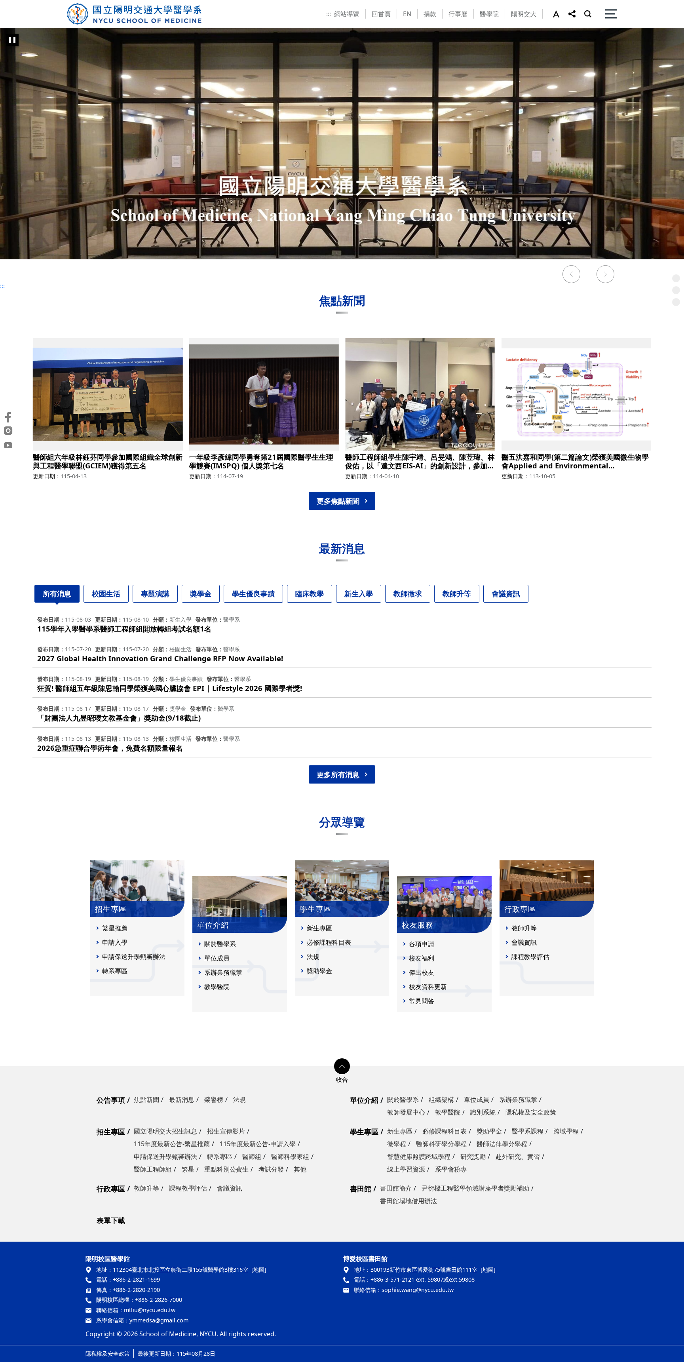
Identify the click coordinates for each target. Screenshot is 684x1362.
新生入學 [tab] (358, 593)
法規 (313, 956)
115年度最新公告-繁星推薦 (172, 1143)
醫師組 (251, 1156)
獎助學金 (319, 970)
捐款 (430, 14)
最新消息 (181, 1099)
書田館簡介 (396, 1188)
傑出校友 (421, 972)
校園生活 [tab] (106, 593)
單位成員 (217, 958)
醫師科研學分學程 (441, 1143)
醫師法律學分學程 (502, 1143)
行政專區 (111, 1188)
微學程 (396, 1143)
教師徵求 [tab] (407, 593)
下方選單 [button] (342, 1066)
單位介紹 (364, 1100)
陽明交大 (523, 14)
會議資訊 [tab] (506, 593)
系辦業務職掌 (223, 972)
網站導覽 (346, 14)
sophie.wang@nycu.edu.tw (418, 1290)
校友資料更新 (428, 986)
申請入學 (114, 942)
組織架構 (441, 1099)
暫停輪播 (12, 40)
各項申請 (421, 944)
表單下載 (111, 1220)
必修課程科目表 (329, 942)
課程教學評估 (530, 956)
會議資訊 (524, 942)
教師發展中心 (406, 1112)
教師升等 (524, 928)
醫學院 (489, 14)
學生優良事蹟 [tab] (253, 593)
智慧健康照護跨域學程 (418, 1156)
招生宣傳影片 (226, 1131)
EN (407, 14)
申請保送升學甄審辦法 (133, 956)
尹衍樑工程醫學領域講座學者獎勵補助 (475, 1188)
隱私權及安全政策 (530, 1112)
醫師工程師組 (153, 1169)
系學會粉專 (451, 1169)
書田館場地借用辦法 (408, 1201)
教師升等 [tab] (457, 593)
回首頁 (381, 14)
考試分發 (271, 1169)
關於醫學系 (220, 944)
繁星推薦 (114, 928)
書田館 (360, 1188)
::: (328, 14)
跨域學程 (566, 1131)
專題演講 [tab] (155, 593)
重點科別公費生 (226, 1169)
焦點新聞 (146, 1099)
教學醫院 (217, 986)
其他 (300, 1169)
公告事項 (111, 1100)
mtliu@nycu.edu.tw (149, 1310)
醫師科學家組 (290, 1156)
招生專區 (111, 1131)
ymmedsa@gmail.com (158, 1320)
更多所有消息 (338, 774)
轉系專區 (114, 970)
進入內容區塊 (19, 4)
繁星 (188, 1169)
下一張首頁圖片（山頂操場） (606, 275)
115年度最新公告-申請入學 (258, 1143)
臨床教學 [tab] (309, 593)
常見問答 (421, 1001)
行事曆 (457, 14)
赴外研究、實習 (518, 1156)
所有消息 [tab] (57, 593)
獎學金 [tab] (200, 593)
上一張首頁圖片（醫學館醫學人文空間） (571, 275)
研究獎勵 (473, 1156)
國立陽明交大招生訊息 (165, 1131)
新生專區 (319, 928)
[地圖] (258, 1269)
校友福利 (421, 958)
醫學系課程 (527, 1131)
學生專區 (364, 1131)
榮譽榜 (213, 1099)
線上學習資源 (406, 1169)
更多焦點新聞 (338, 501)
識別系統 (483, 1112)
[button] (560, 14)
